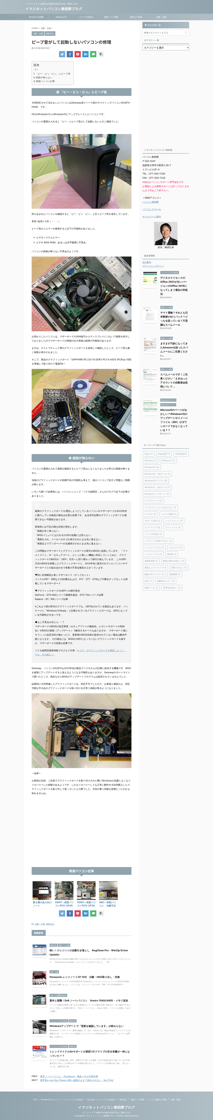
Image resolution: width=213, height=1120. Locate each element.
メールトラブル (153, 554)
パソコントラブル (154, 547)
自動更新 (174, 574)
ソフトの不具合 (153, 534)
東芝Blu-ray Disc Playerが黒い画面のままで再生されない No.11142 (76, 1080)
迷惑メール (151, 587)
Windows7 (168, 460)
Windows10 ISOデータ (157, 474)
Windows (151, 460)
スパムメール (173, 527)
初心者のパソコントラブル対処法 (101, 1099)
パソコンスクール (151, 209)
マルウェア (175, 547)
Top (205, 1112)
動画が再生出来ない (173, 561)
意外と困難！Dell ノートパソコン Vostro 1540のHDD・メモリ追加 (89, 1000)
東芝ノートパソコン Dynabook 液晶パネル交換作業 (69, 1076)
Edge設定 (164, 454)
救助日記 (50, 924)
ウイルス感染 (169, 514)
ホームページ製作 (151, 216)
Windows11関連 (36, 17)
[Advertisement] (81, 842)
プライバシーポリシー (153, 266)
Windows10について (49, 1099)
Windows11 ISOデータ (157, 487)
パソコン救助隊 (150, 201)
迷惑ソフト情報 (111, 17)
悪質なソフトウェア (155, 567)
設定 (148, 581)
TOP (35, 1099)
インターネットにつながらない (160, 507)
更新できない (179, 567)
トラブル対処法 (86, 17)
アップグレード (153, 500)
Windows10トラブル (156, 480)
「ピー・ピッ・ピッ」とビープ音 (52, 73)
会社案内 (146, 262)
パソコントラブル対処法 (73, 1099)
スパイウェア (152, 527)
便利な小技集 (136, 17)
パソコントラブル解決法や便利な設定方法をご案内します (106, 1112)
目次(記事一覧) (154, 25)
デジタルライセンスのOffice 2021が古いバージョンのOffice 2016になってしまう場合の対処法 (174, 285)
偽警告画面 (151, 561)
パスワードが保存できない (158, 541)
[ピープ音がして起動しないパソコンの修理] (85, 54)
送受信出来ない (172, 587)
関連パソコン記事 (45, 81)
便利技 (171, 554)
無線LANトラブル (154, 574)
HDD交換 (181, 454)
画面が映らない (44, 77)
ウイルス (150, 514)
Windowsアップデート (157, 494)
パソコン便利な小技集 (157, 1099)
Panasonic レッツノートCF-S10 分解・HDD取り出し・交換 (85, 977)
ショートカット (174, 520)
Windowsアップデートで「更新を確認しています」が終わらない (86, 1026)
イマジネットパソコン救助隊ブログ (53, 9)
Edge (149, 454)
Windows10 (61, 17)
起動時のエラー (165, 581)
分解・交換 (161, 17)
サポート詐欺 (152, 520)
